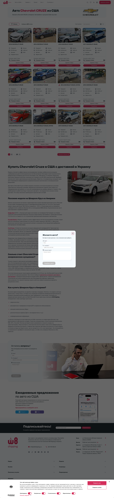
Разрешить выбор (97, 487)
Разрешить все (97, 483)
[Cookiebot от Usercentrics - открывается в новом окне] (11, 495)
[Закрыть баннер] (109, 481)
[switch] (44, 493)
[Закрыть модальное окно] (73, 233)
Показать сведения (24, 495)
